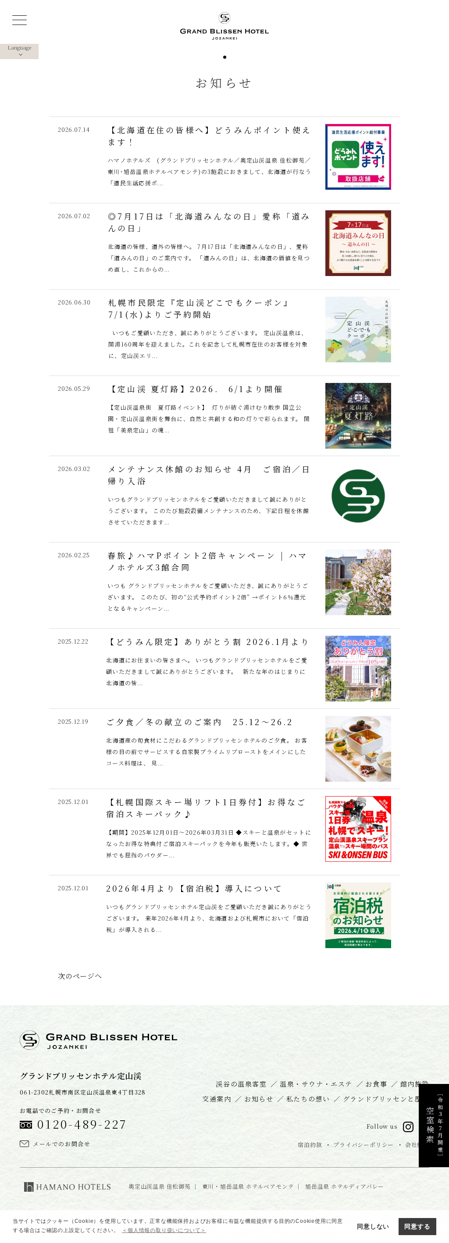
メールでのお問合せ (61, 1144)
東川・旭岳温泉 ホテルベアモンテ (248, 1186)
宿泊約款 (310, 1144)
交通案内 (216, 1098)
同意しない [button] (373, 1226)
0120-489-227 (82, 1124)
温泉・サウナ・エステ (316, 1083)
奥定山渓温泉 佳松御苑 (159, 1186)
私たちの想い (308, 1098)
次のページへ (80, 976)
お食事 (376, 1083)
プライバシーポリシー (363, 1144)
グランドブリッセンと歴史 (386, 1098)
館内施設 (414, 1083)
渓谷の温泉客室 (241, 1083)
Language (19, 47)
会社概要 (417, 1144)
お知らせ (258, 1098)
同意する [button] (417, 1226)
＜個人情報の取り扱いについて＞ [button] (164, 1230)
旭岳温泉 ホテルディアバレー (344, 1186)
